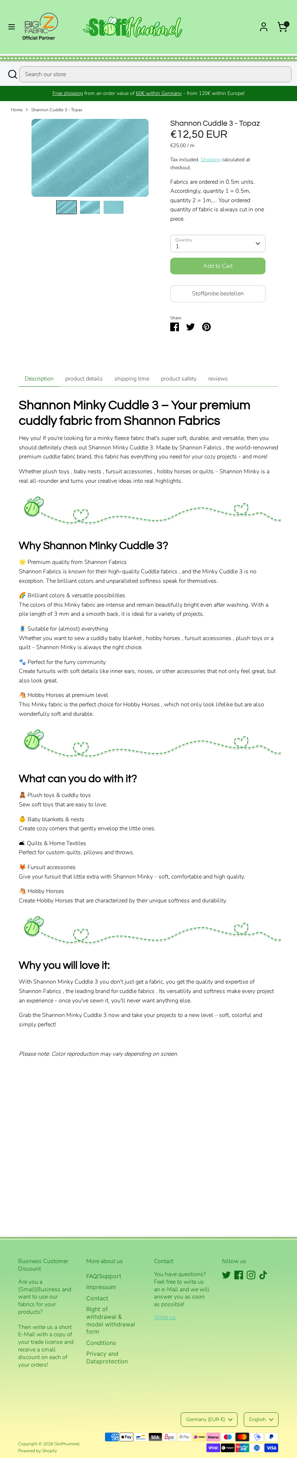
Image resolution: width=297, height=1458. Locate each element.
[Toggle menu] (11, 27)
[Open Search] (12, 74)
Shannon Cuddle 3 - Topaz (57, 110)
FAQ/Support (103, 1276)
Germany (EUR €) (205, 1419)
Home (16, 110)
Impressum (101, 1287)
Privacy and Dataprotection (107, 1357)
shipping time (131, 379)
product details (84, 379)
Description (39, 379)
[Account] (263, 24)
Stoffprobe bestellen (218, 294)
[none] (66, 207)
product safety (179, 379)
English (257, 1419)
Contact (97, 1298)
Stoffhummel (66, 1444)
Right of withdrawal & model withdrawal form (110, 1320)
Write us (165, 1317)
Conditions (101, 1342)
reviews (218, 379)
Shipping (211, 159)
